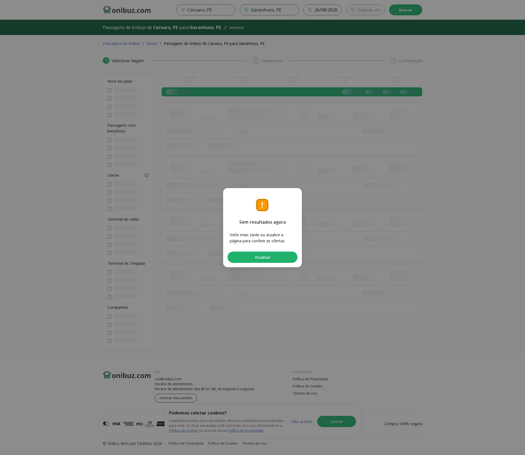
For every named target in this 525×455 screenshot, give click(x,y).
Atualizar (262, 257)
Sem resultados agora (262, 222)
